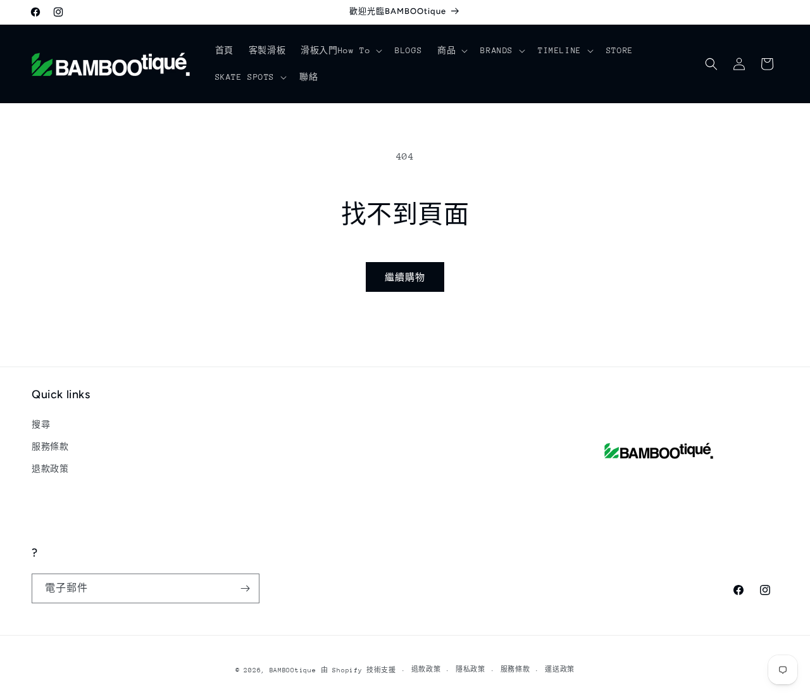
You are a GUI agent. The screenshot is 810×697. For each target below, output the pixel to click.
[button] (340, 50)
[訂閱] (245, 588)
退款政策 (50, 469)
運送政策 (560, 670)
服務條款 (50, 446)
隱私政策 (470, 670)
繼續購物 (405, 277)
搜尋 (41, 424)
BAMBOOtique (293, 670)
